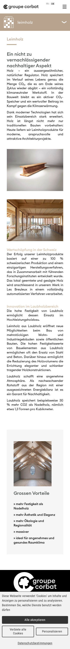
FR (47, 3)
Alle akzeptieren (34, 620)
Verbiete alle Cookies (18, 631)
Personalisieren (52, 631)
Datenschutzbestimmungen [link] (35, 643)
